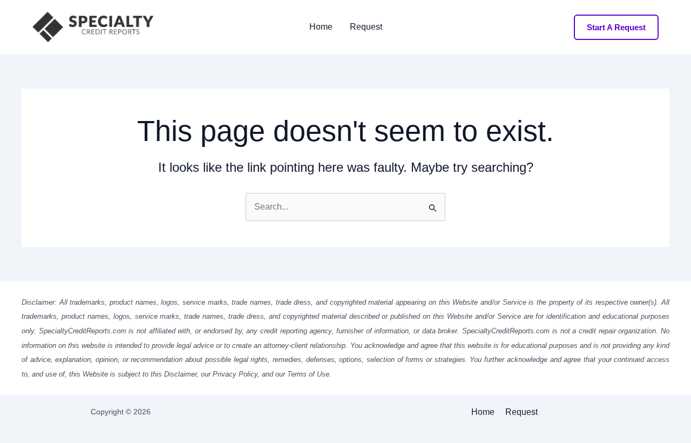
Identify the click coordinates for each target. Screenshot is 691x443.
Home (321, 27)
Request (366, 27)
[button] (616, 27)
